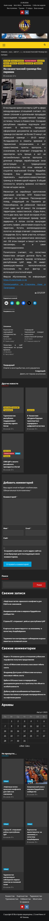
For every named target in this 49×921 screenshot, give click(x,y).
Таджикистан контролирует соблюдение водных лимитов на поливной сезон (24, 639)
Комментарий (10, 497)
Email (28, 528)
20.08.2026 (7, 837)
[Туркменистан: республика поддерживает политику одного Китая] (13, 400)
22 (11, 736)
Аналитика (27, 5)
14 (5, 731)
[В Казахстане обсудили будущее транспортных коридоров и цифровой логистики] (36, 400)
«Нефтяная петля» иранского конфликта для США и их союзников (22, 602)
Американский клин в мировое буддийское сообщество (22, 612)
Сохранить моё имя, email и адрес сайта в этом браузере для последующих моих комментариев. (22, 554)
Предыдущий (21, 366)
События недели (39, 5)
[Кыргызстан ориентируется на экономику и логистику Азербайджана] (36, 814)
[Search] (44, 45)
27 (44, 736)
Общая (18, 453)
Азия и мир (8, 5)
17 (24, 731)
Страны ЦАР (29, 63)
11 (31, 726)
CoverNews (38, 914)
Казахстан (41, 61)
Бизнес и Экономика (17, 61)
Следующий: (33, 372)
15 (11, 731)
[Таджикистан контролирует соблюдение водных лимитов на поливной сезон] (13, 859)
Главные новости (9, 453)
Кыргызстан (22, 896)
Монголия (37, 899)
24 (24, 736)
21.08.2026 (7, 797)
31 (24, 741)
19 (37, 731)
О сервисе (24, 902)
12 (37, 726)
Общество (14, 63)
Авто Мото (18, 5)
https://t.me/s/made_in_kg (15, 280)
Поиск (5, 576)
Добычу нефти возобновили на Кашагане (21, 691)
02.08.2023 (8, 76)
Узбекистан (7, 66)
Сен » (27, 746)
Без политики (12, 8)
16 (18, 731)
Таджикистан (38, 63)
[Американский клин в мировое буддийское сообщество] (36, 771)
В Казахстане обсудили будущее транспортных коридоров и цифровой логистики (36, 421)
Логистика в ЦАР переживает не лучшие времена (12, 347)
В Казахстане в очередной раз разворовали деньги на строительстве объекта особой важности (24, 683)
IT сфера (29, 8)
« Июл (21, 746)
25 (31, 736)
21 (5, 736)
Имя (5, 528)
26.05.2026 (7, 429)
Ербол (6, 680)
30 (18, 741)
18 (31, 731)
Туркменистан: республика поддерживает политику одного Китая (10, 421)
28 (5, 741)
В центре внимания (30, 61)
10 (24, 726)
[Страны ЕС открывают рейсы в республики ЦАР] (13, 814)
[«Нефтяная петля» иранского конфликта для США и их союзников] (13, 771)
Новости (6, 63)
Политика (21, 63)
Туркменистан (8, 410)
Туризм (21, 8)
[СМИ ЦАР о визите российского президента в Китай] (13, 446)
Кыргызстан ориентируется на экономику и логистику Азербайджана (22, 629)
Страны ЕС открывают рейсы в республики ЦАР (24, 621)
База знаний (38, 8)
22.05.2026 (7, 470)
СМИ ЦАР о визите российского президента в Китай (11, 464)
